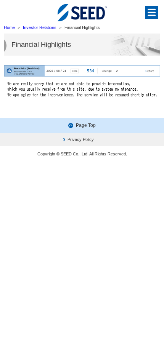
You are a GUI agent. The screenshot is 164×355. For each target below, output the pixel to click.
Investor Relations (39, 27)
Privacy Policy (81, 139)
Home (9, 27)
